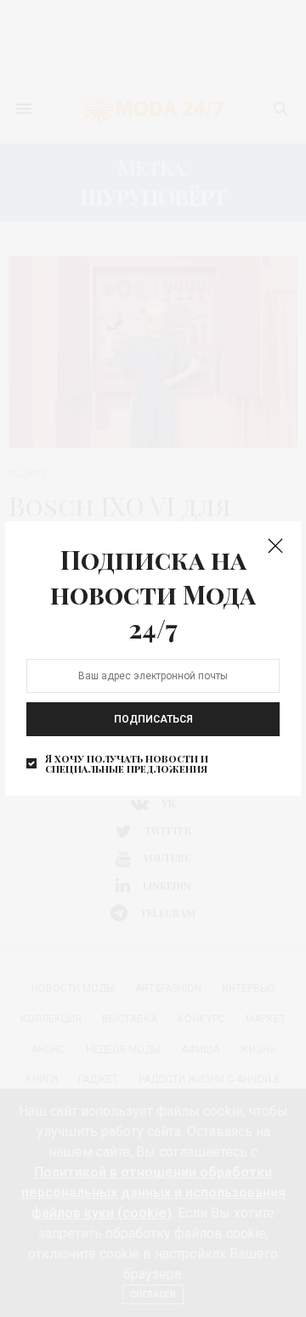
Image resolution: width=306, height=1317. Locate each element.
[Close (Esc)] (275, 547)
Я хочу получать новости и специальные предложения (126, 762)
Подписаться (153, 718)
